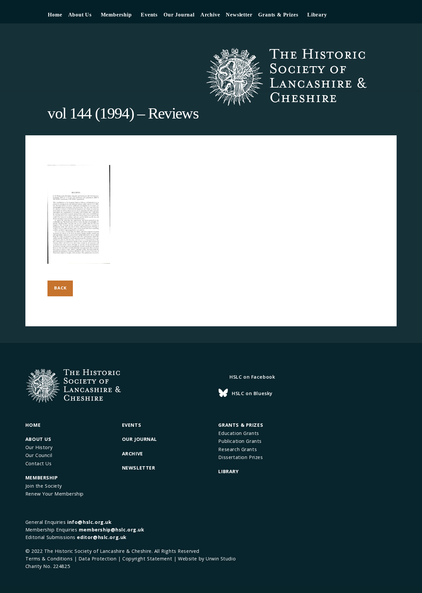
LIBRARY (228, 471)
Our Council (38, 455)
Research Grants (237, 449)
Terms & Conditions (49, 558)
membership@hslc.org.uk (111, 529)
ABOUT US (38, 439)
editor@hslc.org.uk (101, 537)
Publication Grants (239, 441)
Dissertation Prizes (240, 457)
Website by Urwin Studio (207, 558)
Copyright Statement (147, 558)
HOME (33, 425)
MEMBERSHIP (41, 477)
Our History (38, 447)
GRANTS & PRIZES (240, 425)
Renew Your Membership (54, 494)
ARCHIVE (132, 453)
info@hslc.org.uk (89, 522)
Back (60, 288)
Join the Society (43, 486)
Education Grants (238, 433)
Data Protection (97, 558)
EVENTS (131, 425)
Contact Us (38, 463)
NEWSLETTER (138, 468)
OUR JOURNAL (139, 439)
